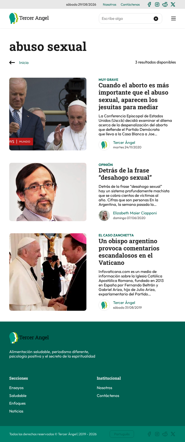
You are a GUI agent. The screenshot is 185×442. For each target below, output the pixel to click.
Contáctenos (130, 4)
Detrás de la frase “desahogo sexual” (125, 173)
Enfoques (17, 403)
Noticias (16, 411)
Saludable (17, 395)
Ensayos (16, 387)
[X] (173, 4)
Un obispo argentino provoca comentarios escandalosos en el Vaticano (129, 252)
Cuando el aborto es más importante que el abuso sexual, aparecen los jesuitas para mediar (134, 96)
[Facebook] (149, 4)
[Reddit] (165, 4)
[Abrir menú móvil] (173, 18)
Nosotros (109, 4)
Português (122, 434)
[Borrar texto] (156, 18)
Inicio (24, 62)
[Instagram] (157, 4)
